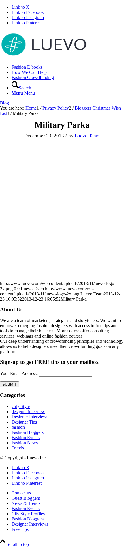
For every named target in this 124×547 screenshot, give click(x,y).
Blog (4, 102)
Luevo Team (87, 135)
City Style (21, 406)
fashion (18, 427)
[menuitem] (68, 67)
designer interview (28, 411)
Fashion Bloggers (28, 432)
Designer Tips (24, 421)
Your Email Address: (19, 373)
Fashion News (25, 442)
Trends (18, 447)
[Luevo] (43, 57)
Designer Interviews (30, 416)
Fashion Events (26, 437)
